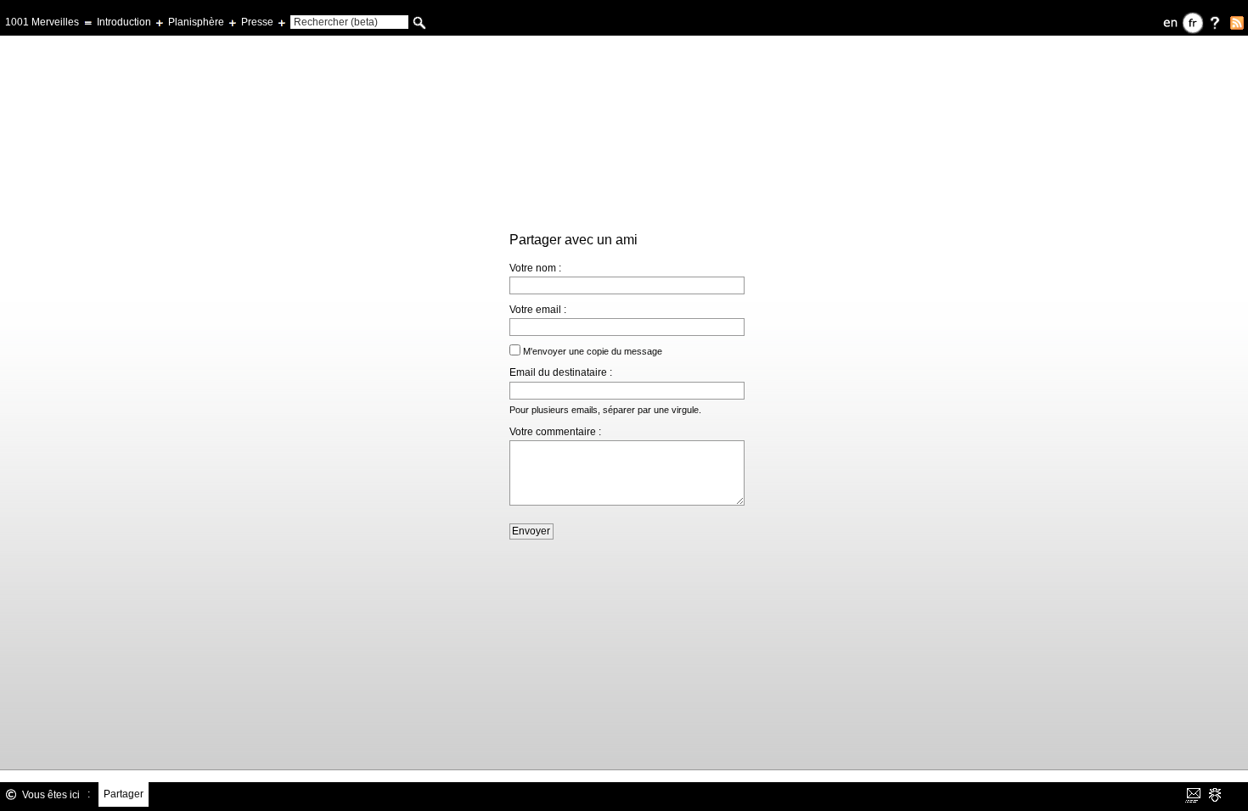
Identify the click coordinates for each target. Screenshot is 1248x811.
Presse (257, 22)
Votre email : (537, 310)
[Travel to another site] (21, 760)
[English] (1171, 23)
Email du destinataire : (560, 372)
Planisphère (196, 22)
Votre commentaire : (555, 432)
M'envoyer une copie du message (592, 351)
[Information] (1215, 23)
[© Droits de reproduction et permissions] (11, 795)
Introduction (124, 22)
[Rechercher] (419, 23)
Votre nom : (535, 268)
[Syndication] (1237, 23)
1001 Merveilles (42, 22)
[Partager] (1193, 795)
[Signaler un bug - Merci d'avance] (1215, 795)
